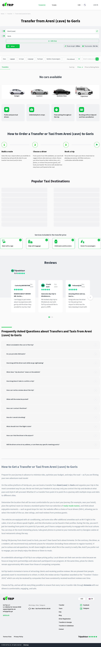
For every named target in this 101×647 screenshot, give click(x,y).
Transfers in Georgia (65, 622)
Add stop (53, 41)
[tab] (50, 345)
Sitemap (26, 645)
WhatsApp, (32, 605)
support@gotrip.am (9, 609)
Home (2, 14)
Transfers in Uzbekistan (66, 626)
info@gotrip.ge (8, 611)
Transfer (9, 14)
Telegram (42, 605)
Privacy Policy (18, 636)
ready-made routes (71, 505)
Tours (60, 608)
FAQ (60, 612)
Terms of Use (7, 636)
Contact (61, 629)
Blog (60, 615)
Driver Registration (65, 619)
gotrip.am (6, 615)
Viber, (37, 605)
